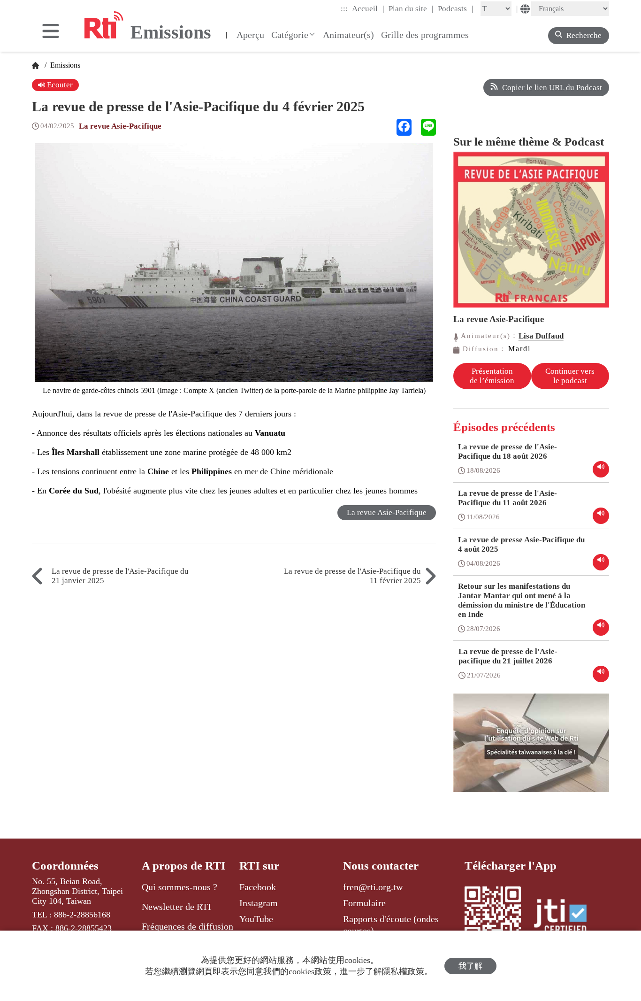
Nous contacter (381, 865)
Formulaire (364, 903)
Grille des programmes (425, 35)
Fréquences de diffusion (187, 926)
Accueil (368, 8)
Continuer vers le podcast (570, 376)
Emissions (64, 65)
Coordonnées (65, 865)
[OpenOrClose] (50, 32)
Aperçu (250, 35)
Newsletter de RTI (176, 906)
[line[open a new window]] (428, 127)
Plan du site (411, 8)
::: (344, 8)
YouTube (256, 919)
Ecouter (59, 84)
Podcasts (455, 8)
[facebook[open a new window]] (404, 127)
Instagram (258, 903)
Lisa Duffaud (541, 335)
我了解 (470, 966)
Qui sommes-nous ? (179, 887)
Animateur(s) (348, 35)
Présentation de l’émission (492, 376)
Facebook (257, 887)
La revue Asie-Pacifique (120, 126)
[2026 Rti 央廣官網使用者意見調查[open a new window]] (531, 749)
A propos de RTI (184, 865)
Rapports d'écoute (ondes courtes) (391, 924)
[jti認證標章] (566, 917)
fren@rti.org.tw (373, 887)
